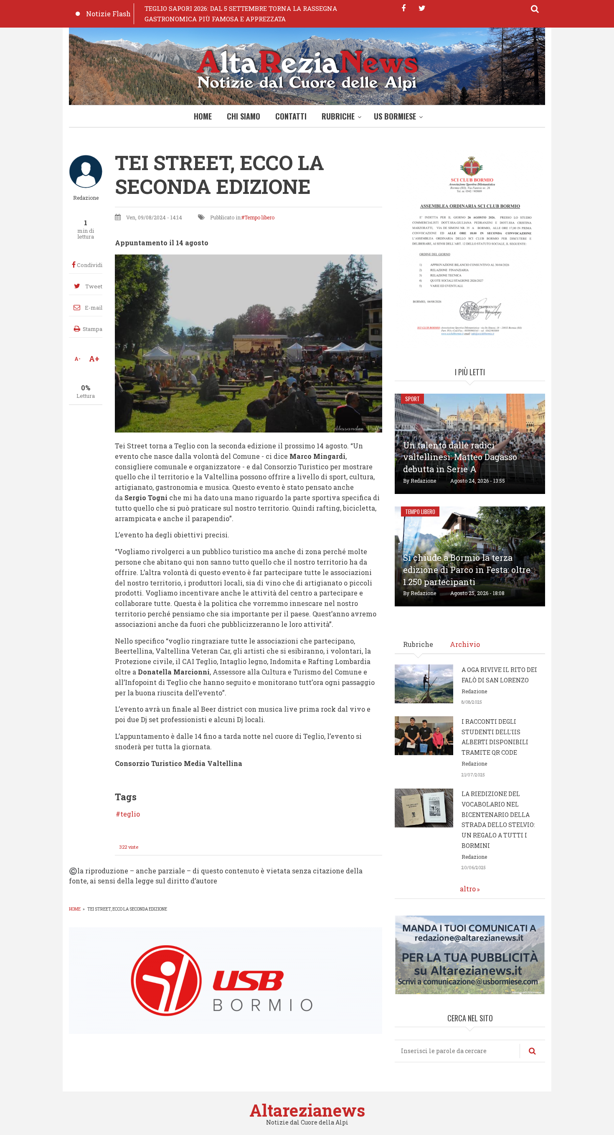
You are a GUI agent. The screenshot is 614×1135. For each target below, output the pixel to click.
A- (77, 358)
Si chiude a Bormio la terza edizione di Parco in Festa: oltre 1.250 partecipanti (466, 569)
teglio (130, 814)
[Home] (307, 68)
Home (203, 116)
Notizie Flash (108, 13)
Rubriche (338, 116)
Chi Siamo (243, 116)
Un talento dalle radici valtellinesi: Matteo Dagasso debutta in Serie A (460, 457)
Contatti (291, 116)
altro (468, 888)
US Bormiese (395, 116)
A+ (94, 358)
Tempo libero (259, 217)
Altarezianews (307, 1110)
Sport (412, 398)
